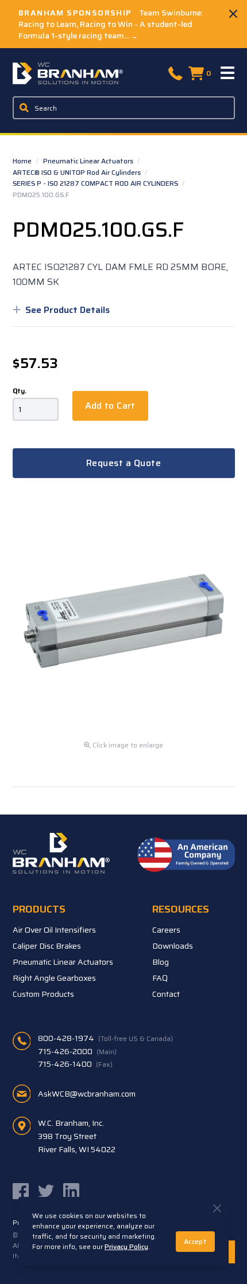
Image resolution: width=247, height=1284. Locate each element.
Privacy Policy (126, 1246)
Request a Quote (123, 463)
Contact (166, 994)
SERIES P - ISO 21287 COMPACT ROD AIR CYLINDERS (96, 183)
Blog (160, 962)
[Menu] (228, 73)
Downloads (172, 945)
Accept (195, 1241)
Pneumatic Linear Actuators (89, 160)
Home (23, 160)
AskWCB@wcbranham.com (87, 1093)
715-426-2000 (77, 1051)
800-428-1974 (105, 1038)
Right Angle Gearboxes (54, 978)
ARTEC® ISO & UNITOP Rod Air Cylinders (77, 172)
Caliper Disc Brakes (47, 945)
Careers (166, 929)
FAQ (160, 978)
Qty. (19, 391)
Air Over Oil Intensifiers (54, 929)
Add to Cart (110, 405)
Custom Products (43, 994)
